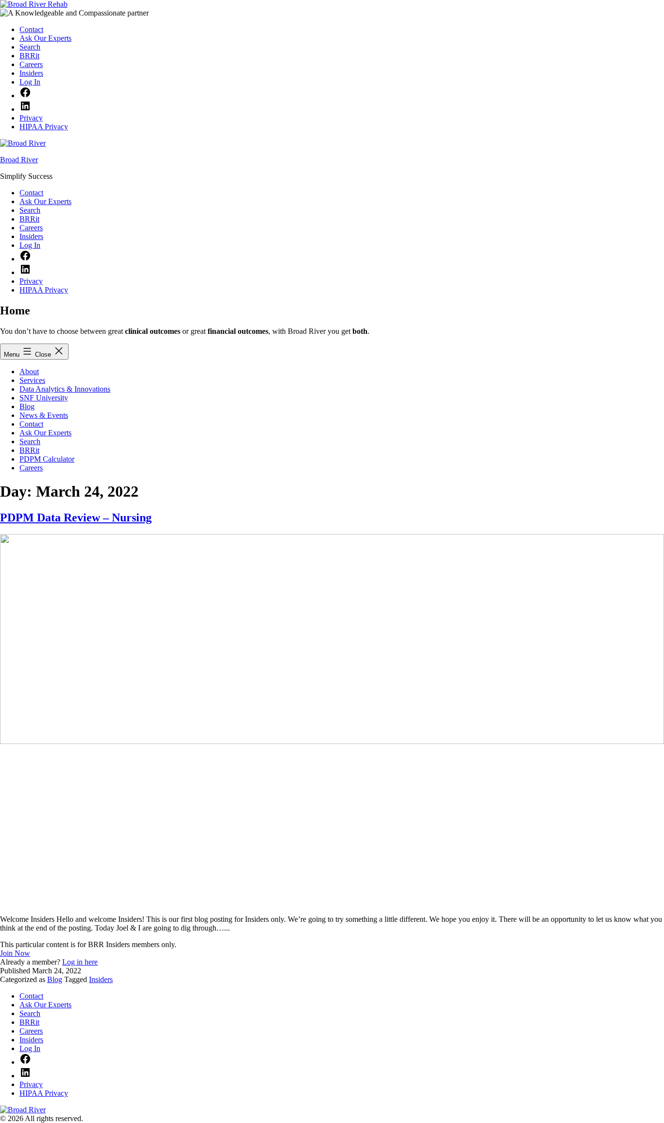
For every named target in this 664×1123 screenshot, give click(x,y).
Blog (27, 406)
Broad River (19, 159)
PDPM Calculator (46, 459)
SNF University (43, 398)
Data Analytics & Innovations (64, 389)
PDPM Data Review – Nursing (76, 517)
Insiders (101, 979)
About (29, 371)
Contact (31, 424)
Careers (31, 468)
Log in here (80, 962)
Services (32, 380)
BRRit (29, 450)
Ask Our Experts (45, 433)
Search (29, 441)
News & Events (43, 415)
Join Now (15, 953)
